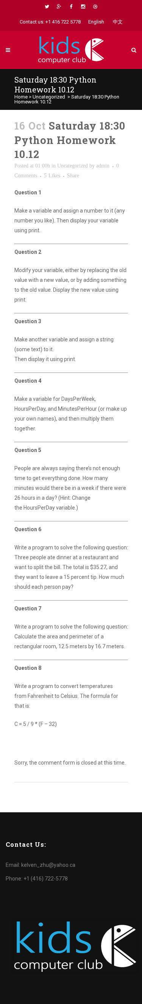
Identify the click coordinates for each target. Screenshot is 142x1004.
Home (21, 97)
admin (102, 166)
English (96, 22)
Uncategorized (49, 97)
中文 (118, 22)
